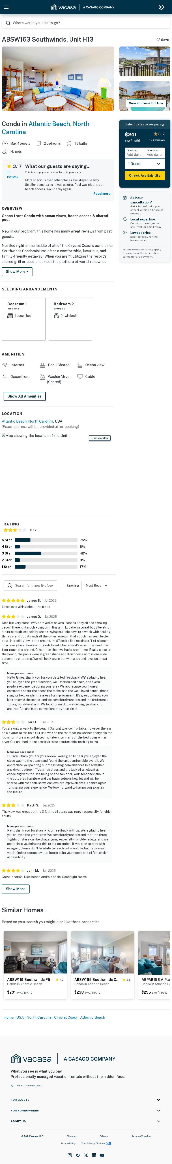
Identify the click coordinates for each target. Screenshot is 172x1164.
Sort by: (73, 586)
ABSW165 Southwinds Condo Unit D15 (97, 980)
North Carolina (40, 421)
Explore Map (100, 438)
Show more (16, 271)
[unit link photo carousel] (35, 952)
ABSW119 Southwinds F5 (28, 980)
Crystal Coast (65, 1017)
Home (9, 1017)
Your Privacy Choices (93, 1143)
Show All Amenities (25, 396)
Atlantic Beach (49, 123)
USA (20, 1017)
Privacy (104, 1136)
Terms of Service (141, 1136)
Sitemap (71, 1136)
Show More (16, 889)
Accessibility (68, 1143)
